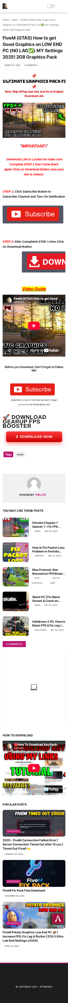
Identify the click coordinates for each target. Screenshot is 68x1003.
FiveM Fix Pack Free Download (24, 890)
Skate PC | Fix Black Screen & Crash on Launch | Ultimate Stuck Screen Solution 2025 (47, 599)
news (15, 19)
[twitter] (13, 465)
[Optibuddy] (5, 8)
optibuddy (13, 831)
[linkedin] (34, 465)
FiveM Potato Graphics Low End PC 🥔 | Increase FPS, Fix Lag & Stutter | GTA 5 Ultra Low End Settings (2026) (33, 936)
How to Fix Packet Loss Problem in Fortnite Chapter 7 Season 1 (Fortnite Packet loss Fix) (48, 549)
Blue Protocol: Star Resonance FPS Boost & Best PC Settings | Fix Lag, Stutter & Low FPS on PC (48, 572)
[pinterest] (27, 465)
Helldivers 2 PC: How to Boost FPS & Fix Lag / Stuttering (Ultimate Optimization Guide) (48, 623)
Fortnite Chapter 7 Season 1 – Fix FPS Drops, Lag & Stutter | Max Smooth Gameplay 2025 (48, 525)
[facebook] (6, 465)
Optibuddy (46, 986)
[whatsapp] (20, 465)
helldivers (40, 630)
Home (6, 19)
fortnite (39, 556)
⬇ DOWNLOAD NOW (34, 437)
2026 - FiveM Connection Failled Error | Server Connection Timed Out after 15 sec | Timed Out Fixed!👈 (33, 844)
